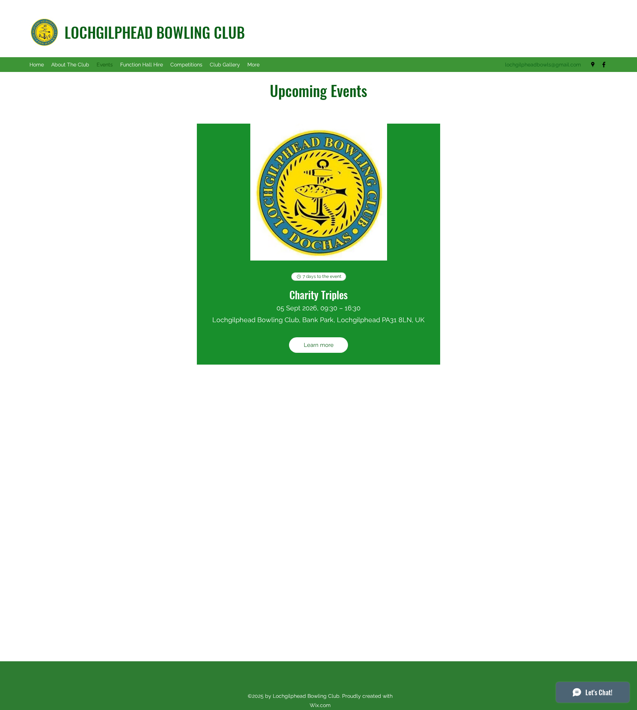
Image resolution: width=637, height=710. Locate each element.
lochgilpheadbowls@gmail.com (543, 65)
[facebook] (604, 64)
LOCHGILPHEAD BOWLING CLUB (155, 32)
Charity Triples (318, 295)
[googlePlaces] (592, 64)
